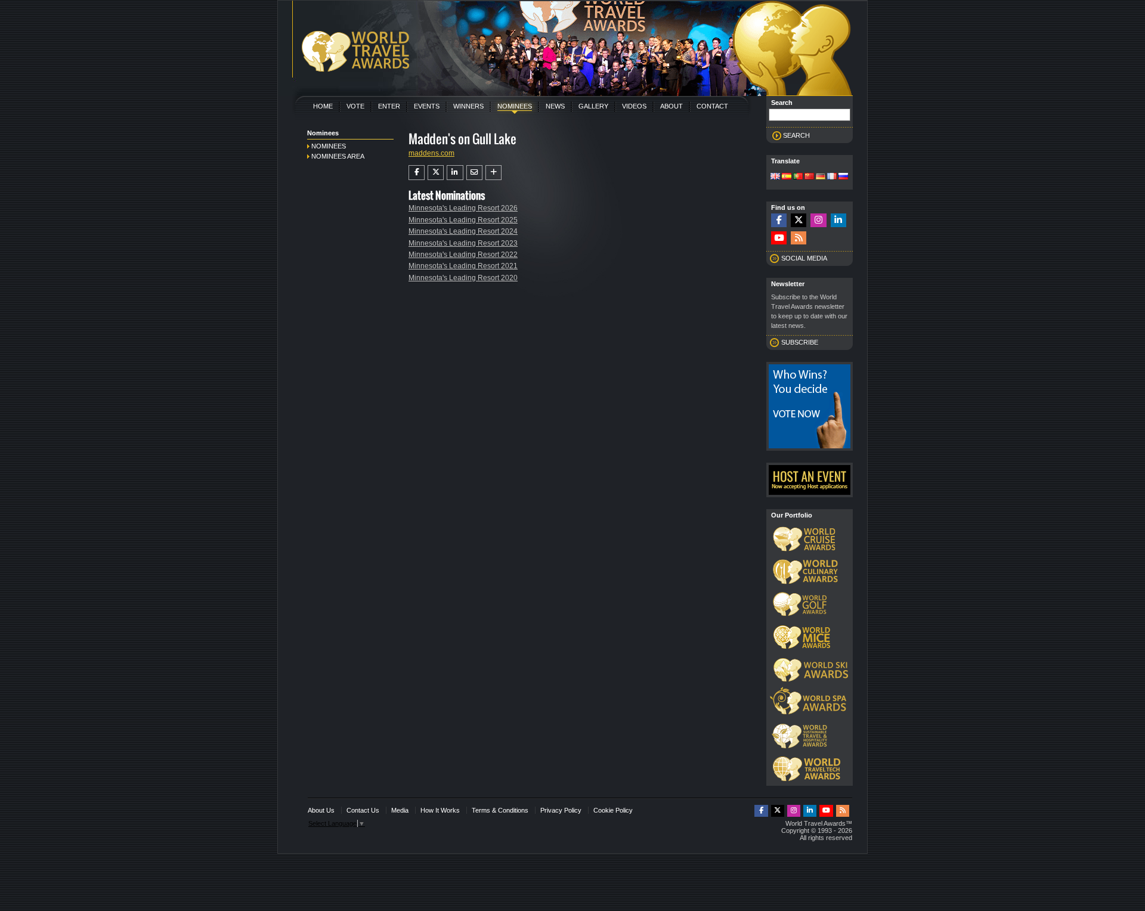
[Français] (832, 177)
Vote (355, 106)
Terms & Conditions (500, 810)
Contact (712, 106)
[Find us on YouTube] (779, 238)
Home (323, 106)
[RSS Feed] (798, 238)
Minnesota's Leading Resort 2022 (463, 254)
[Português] (798, 177)
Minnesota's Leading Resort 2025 (463, 220)
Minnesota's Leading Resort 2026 (463, 208)
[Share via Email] (474, 172)
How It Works (440, 810)
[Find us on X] (798, 220)
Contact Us (362, 810)
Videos (634, 106)
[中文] (809, 177)
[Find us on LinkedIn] (838, 220)
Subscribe (799, 342)
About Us (321, 810)
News (555, 106)
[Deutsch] (820, 177)
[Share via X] (435, 172)
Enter (389, 106)
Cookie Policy (613, 810)
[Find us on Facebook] (779, 220)
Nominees (514, 106)
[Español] (786, 177)
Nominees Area (337, 156)
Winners (468, 106)
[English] (775, 177)
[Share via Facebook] (416, 172)
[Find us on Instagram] (818, 220)
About (671, 106)
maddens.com (431, 153)
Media (400, 810)
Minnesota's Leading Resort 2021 (463, 266)
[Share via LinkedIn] (454, 172)
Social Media (804, 258)
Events (427, 106)
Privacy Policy (560, 810)
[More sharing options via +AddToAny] (493, 172)
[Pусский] (843, 177)
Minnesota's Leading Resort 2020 (463, 278)
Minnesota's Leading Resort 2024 (463, 231)
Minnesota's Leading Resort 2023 (463, 243)
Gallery (593, 106)
